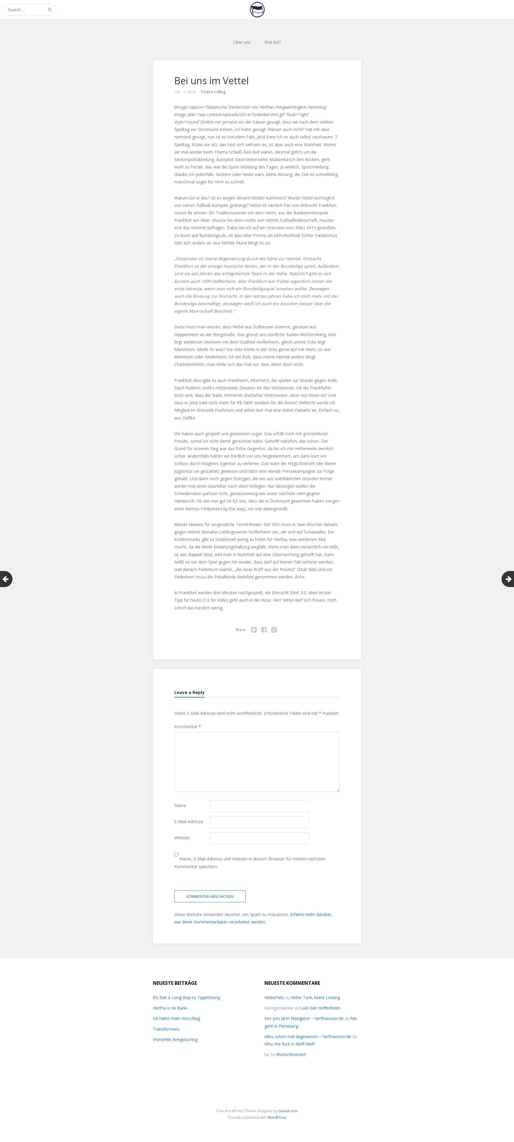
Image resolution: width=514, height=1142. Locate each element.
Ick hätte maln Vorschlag (176, 1018)
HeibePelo (274, 997)
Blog (221, 91)
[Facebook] (264, 630)
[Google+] (274, 630)
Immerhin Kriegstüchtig (175, 1039)
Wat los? (272, 42)
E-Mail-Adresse (188, 821)
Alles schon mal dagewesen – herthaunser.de (307, 1036)
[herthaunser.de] (257, 9)
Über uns (242, 42)
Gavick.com (288, 1110)
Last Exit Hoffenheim (320, 1008)
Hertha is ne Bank (170, 1008)
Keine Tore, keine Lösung (315, 997)
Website (182, 837)
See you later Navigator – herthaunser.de (304, 1018)
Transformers (166, 1029)
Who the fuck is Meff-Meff (289, 1044)
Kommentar (187, 726)
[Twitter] (253, 630)
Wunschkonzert (291, 1054)
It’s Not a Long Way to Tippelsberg (186, 997)
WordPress (276, 1117)
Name (180, 805)
